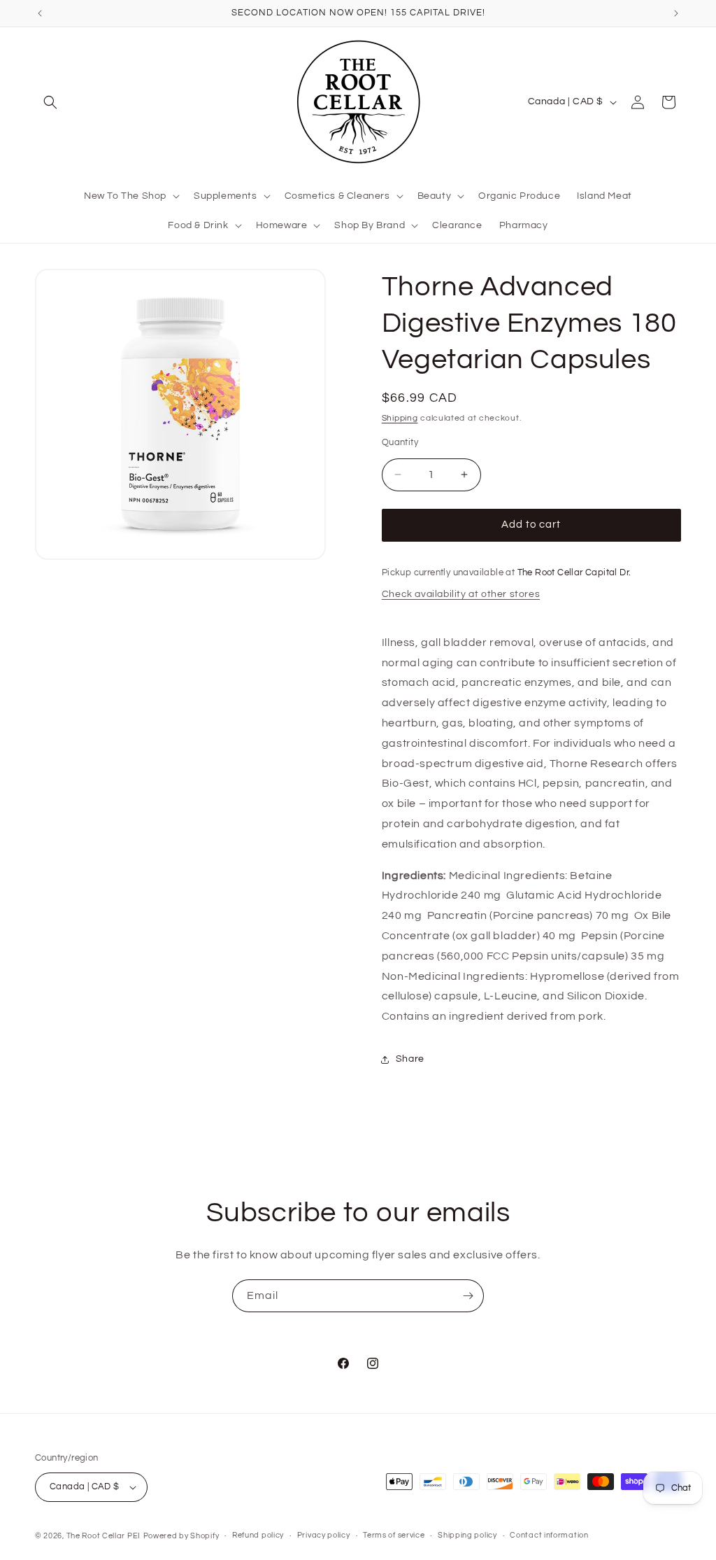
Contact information (549, 1535)
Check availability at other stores (461, 594)
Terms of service (393, 1535)
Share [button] (410, 1059)
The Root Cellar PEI (103, 1536)
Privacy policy (323, 1535)
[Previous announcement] (39, 13)
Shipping (400, 418)
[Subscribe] (467, 1295)
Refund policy (258, 1535)
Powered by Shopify (181, 1536)
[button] (50, 102)
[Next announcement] (676, 13)
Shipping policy (467, 1535)
